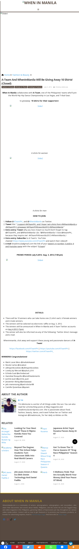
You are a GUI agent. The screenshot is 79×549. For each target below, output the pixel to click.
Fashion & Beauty (8, 87)
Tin (21, 400)
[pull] (39, 9)
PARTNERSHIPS (42, 543)
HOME (13, 543)
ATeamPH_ (18, 221)
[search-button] (74, 441)
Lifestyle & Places (21, 87)
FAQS (65, 543)
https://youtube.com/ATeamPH (54, 348)
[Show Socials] (71, 544)
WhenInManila (35, 221)
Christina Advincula (61, 87)
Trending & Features (35, 87)
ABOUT (30, 543)
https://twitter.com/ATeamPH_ (39, 351)
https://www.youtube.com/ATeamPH (29, 241)
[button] (5, 543)
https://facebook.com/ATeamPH (23, 348)
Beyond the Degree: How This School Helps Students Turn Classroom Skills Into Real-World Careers (25, 453)
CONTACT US (55, 543)
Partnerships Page (38, 514)
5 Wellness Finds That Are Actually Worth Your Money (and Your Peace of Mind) (65, 476)
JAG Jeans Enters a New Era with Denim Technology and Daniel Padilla (25, 476)
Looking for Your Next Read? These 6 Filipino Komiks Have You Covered (25, 432)
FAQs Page (62, 514)
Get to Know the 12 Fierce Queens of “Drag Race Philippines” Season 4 (65, 451)
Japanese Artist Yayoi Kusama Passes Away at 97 (65, 431)
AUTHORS (21, 543)
